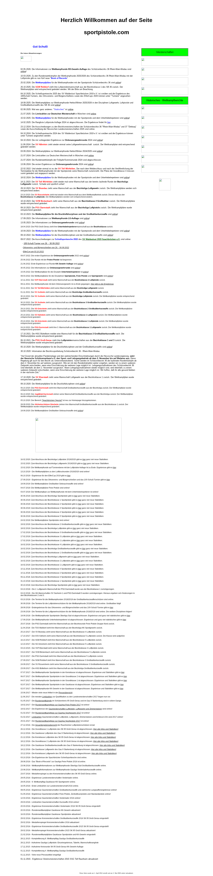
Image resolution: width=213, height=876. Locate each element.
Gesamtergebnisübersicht (46, 725)
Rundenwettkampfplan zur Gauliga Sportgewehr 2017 (58, 713)
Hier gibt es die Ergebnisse (102, 284)
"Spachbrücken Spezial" (52, 400)
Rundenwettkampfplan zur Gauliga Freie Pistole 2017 (58, 705)
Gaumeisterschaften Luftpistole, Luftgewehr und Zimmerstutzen (75, 709)
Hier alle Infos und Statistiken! (105, 729)
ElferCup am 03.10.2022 (33, 252)
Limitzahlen (47, 697)
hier (84, 459)
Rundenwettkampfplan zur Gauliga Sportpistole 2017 (57, 721)
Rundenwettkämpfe (43, 701)
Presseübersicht (65, 693)
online (23, 71)
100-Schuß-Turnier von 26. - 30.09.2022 (42, 243)
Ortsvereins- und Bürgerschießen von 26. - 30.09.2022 (46, 247)
